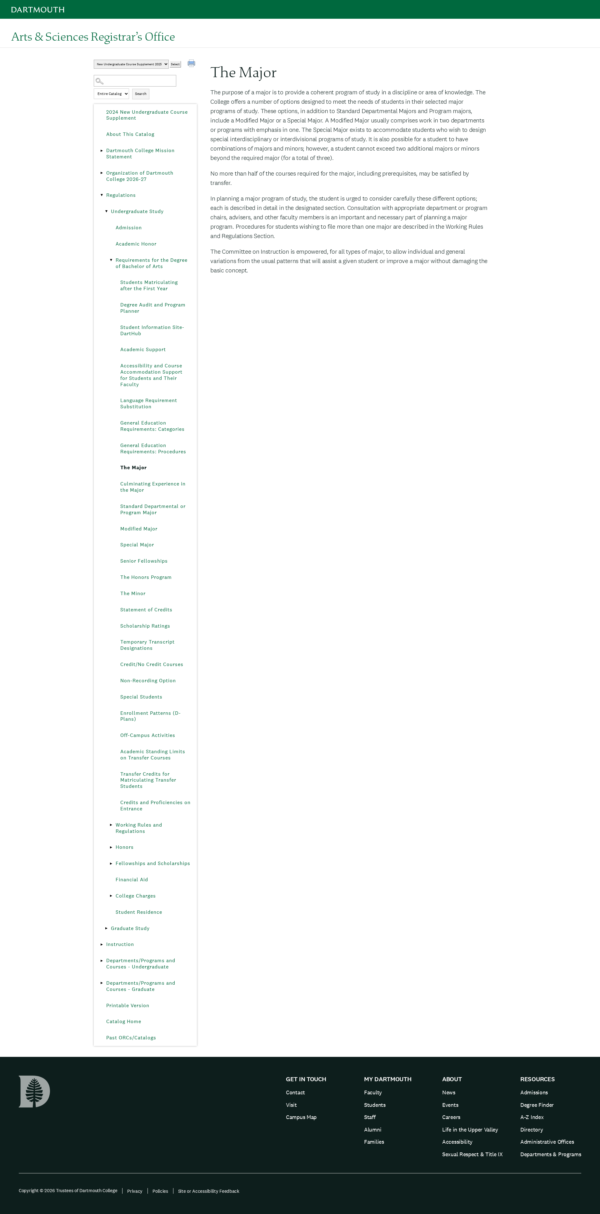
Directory (531, 1129)
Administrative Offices (547, 1141)
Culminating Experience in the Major (153, 486)
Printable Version (127, 1005)
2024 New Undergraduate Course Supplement (147, 115)
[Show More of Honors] (111, 847)
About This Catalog (130, 134)
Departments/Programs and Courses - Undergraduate (140, 963)
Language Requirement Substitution (148, 403)
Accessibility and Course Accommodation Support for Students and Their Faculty (151, 374)
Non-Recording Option (148, 680)
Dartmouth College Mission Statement (140, 153)
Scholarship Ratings (145, 626)
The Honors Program (146, 577)
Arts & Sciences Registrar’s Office (93, 36)
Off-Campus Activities (147, 735)
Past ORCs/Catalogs (131, 1037)
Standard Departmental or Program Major (153, 509)
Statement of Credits (146, 609)
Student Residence (139, 912)
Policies (160, 1191)
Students (375, 1104)
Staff (370, 1117)
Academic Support (143, 349)
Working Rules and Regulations (139, 828)
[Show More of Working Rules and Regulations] (111, 825)
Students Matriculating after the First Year (149, 285)
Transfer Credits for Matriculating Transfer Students (148, 780)
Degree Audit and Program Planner (153, 307)
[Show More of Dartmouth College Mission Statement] (101, 150)
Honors (125, 847)
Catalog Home (123, 1021)
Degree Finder (537, 1104)
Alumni (372, 1129)
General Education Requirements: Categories (152, 426)
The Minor (133, 593)
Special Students (141, 697)
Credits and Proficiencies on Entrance (155, 805)
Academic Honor (136, 244)
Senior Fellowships (144, 561)
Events (450, 1104)
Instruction (120, 944)
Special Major (137, 544)
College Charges (136, 896)
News (448, 1092)
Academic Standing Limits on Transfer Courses (152, 754)
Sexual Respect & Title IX (472, 1154)
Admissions (534, 1092)
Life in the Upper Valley (470, 1129)
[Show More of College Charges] (111, 896)
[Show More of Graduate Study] (106, 928)
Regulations (121, 195)
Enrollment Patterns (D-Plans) (150, 716)
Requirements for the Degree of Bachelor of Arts (152, 263)
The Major (133, 467)
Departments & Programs (550, 1154)
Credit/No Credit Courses (151, 664)
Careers (451, 1117)
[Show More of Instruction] (101, 944)
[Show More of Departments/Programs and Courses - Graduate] (101, 983)
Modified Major (139, 528)
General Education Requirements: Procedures (153, 448)
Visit (291, 1104)
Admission (129, 227)
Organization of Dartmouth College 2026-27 (139, 176)
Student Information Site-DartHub (152, 330)
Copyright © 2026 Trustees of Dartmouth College (68, 1190)
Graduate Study (130, 928)
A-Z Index (531, 1117)
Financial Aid (132, 879)
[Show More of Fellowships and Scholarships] (111, 863)
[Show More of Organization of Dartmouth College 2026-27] (101, 173)
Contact (295, 1092)
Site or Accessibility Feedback (208, 1191)
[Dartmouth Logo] (37, 9)
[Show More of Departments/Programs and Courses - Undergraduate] (101, 961)
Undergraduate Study (137, 211)
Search (141, 93)
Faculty (373, 1092)
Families (374, 1141)
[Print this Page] (192, 64)
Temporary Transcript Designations (147, 645)
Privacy (134, 1191)
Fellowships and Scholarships (153, 863)
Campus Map (301, 1117)
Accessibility (457, 1141)
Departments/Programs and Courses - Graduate (140, 986)
